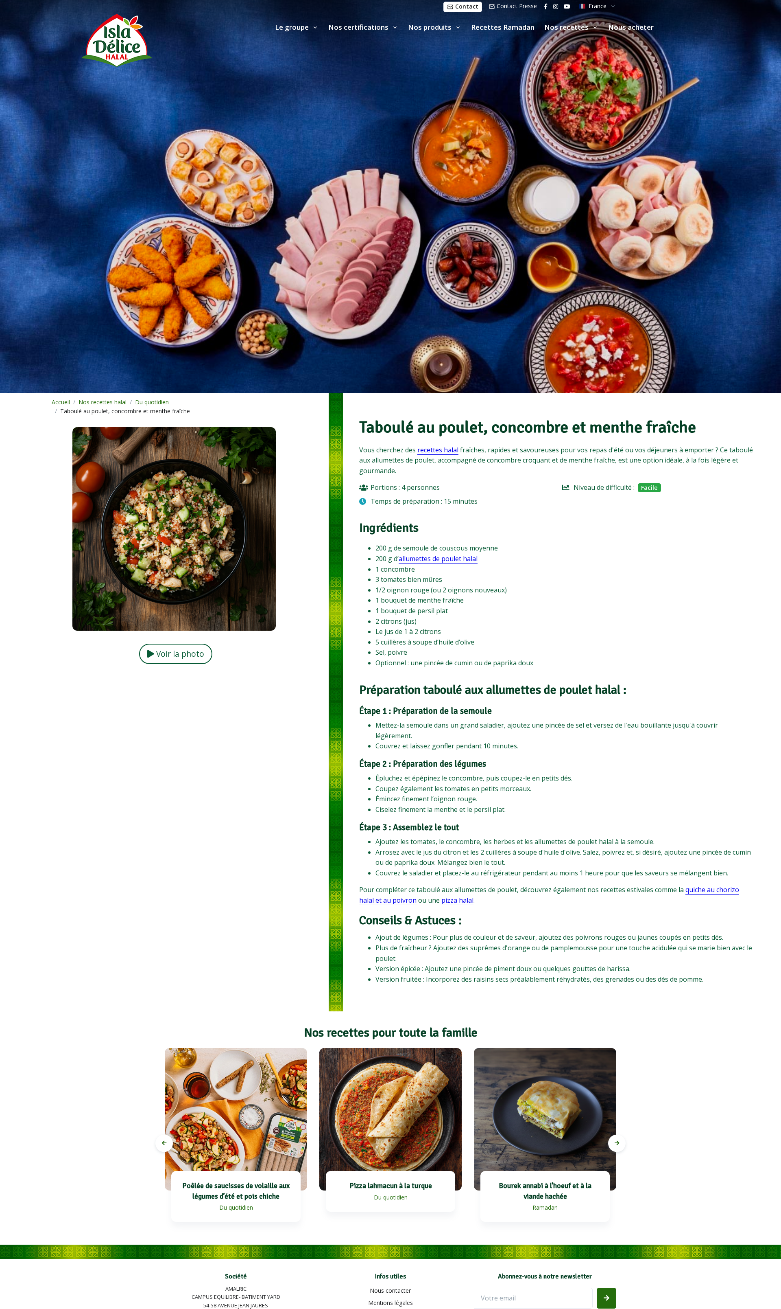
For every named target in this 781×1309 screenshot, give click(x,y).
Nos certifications (358, 27)
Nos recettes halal (103, 402)
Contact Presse (516, 6)
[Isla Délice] (76, 38)
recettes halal (437, 449)
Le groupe (292, 27)
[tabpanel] (236, 1143)
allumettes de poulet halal (438, 558)
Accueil (61, 402)
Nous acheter (631, 27)
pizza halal (457, 900)
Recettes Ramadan (502, 27)
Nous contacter (390, 1290)
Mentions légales (390, 1303)
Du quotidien (152, 402)
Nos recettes (566, 27)
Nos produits (430, 27)
